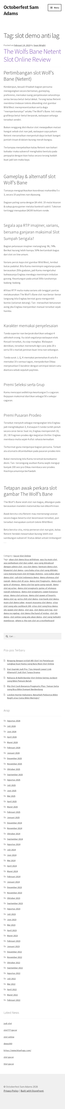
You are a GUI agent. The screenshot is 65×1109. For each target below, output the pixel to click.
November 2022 (14, 957)
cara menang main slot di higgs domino (23, 573)
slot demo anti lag (43, 609)
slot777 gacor (10, 1030)
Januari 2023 (13, 946)
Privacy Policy (11, 1090)
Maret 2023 (12, 935)
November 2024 (14, 828)
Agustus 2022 (13, 973)
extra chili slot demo (28, 599)
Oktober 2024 (13, 833)
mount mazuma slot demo (39, 602)
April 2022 (12, 989)
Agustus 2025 (13, 779)
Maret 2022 (12, 994)
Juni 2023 (11, 919)
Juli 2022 (11, 978)
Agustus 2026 (13, 720)
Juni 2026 (11, 731)
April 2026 (12, 737)
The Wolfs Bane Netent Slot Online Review (32, 55)
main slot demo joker (14, 602)
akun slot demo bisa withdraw (24, 559)
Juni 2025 (11, 790)
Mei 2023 (11, 925)
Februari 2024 (13, 876)
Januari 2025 (13, 817)
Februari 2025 (13, 812)
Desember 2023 (14, 887)
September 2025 (15, 774)
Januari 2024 (13, 881)
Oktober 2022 (13, 962)
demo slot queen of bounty (42, 595)
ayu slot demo (30, 566)
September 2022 (15, 967)
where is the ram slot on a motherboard (34, 620)
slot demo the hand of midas (35, 613)
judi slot (8, 1023)
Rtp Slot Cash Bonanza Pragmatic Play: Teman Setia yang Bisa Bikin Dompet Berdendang (33, 688)
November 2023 (14, 892)
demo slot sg (10, 599)
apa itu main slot (48, 559)
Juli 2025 (11, 785)
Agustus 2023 (13, 908)
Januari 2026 (13, 753)
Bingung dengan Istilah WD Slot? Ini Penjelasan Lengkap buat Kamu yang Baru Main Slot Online (30, 662)
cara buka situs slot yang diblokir (40, 570)
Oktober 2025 (13, 769)
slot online (9, 1036)
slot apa (29, 609)
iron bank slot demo (49, 599)
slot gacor (9, 1057)
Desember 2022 (14, 951)
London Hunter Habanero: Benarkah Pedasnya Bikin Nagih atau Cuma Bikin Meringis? (32, 696)
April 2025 (12, 801)
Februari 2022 (13, 1000)
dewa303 (8, 1043)
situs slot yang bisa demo (45, 606)
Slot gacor (9, 1063)
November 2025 (14, 763)
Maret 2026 (12, 742)
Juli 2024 (11, 849)
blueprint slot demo (13, 570)
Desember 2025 (14, 758)
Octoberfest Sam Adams (21, 10)
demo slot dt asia (20, 581)
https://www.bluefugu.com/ (17, 1050)
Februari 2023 (13, 941)
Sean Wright (40, 45)
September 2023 (15, 903)
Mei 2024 (11, 860)
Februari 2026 (13, 747)
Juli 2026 (11, 726)
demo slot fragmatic (40, 581)
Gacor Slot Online (22, 555)
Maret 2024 (12, 871)
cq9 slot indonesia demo (27, 577)
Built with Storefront (32, 1090)
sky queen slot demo (14, 609)
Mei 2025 (11, 796)
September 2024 (15, 839)
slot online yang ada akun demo (26, 616)
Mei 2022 (11, 984)
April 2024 (12, 865)
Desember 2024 (14, 822)
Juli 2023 (11, 914)
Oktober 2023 (13, 898)
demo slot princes (19, 595)
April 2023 (12, 930)
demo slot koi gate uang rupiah (36, 584)
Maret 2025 (12, 806)
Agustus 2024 (13, 844)
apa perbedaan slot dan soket (18, 562)
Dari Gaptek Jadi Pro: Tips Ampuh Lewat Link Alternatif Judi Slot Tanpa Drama (29, 671)
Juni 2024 (11, 855)
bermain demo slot (47, 566)
